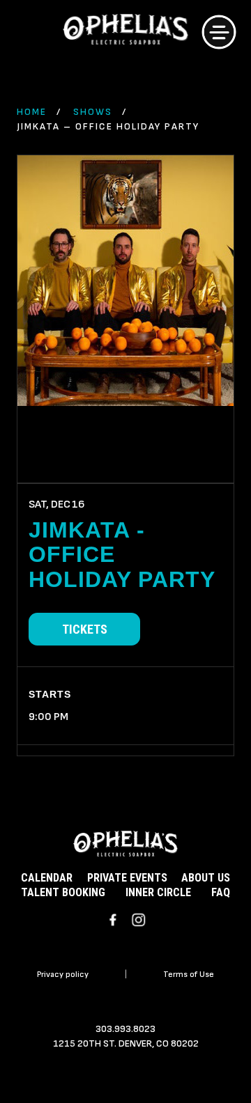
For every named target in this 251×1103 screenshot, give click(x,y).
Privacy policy (63, 974)
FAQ (220, 892)
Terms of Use (188, 974)
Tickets (84, 629)
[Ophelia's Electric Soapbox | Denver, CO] (125, 31)
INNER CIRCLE (158, 892)
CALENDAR (47, 877)
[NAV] (219, 32)
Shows (92, 112)
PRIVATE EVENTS (127, 877)
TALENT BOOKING (63, 892)
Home (32, 112)
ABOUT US (205, 877)
